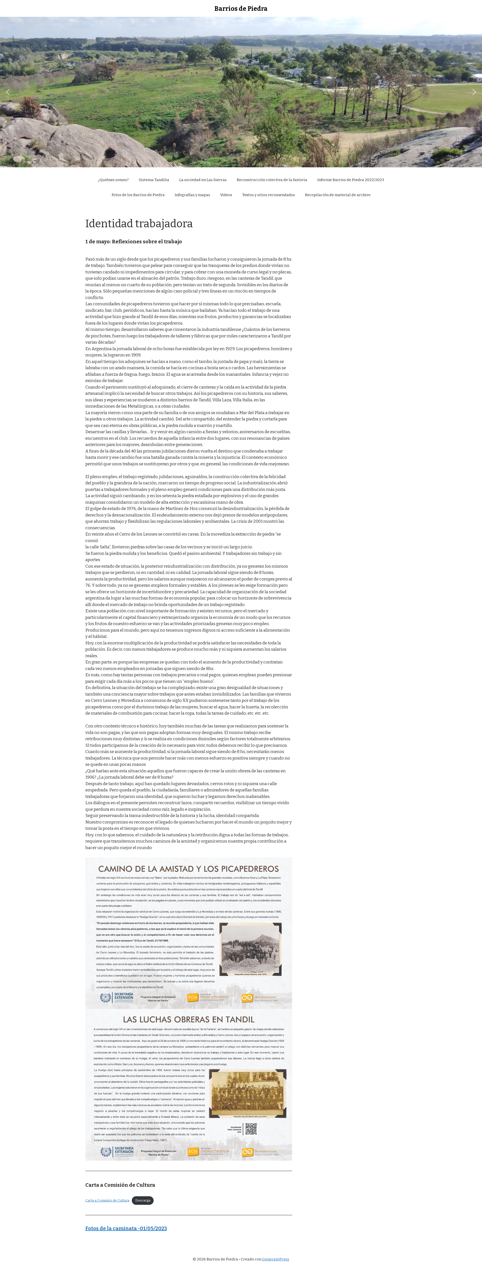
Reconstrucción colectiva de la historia (272, 180)
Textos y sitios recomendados (268, 195)
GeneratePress (275, 1259)
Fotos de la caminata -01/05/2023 (126, 1228)
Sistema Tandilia (154, 180)
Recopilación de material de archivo (338, 195)
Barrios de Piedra (241, 9)
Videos (226, 195)
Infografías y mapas (192, 195)
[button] (8, 92)
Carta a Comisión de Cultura (107, 1200)
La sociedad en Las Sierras (203, 180)
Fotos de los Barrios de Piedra (138, 195)
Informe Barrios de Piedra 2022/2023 (350, 180)
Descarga (142, 1200)
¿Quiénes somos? (113, 180)
